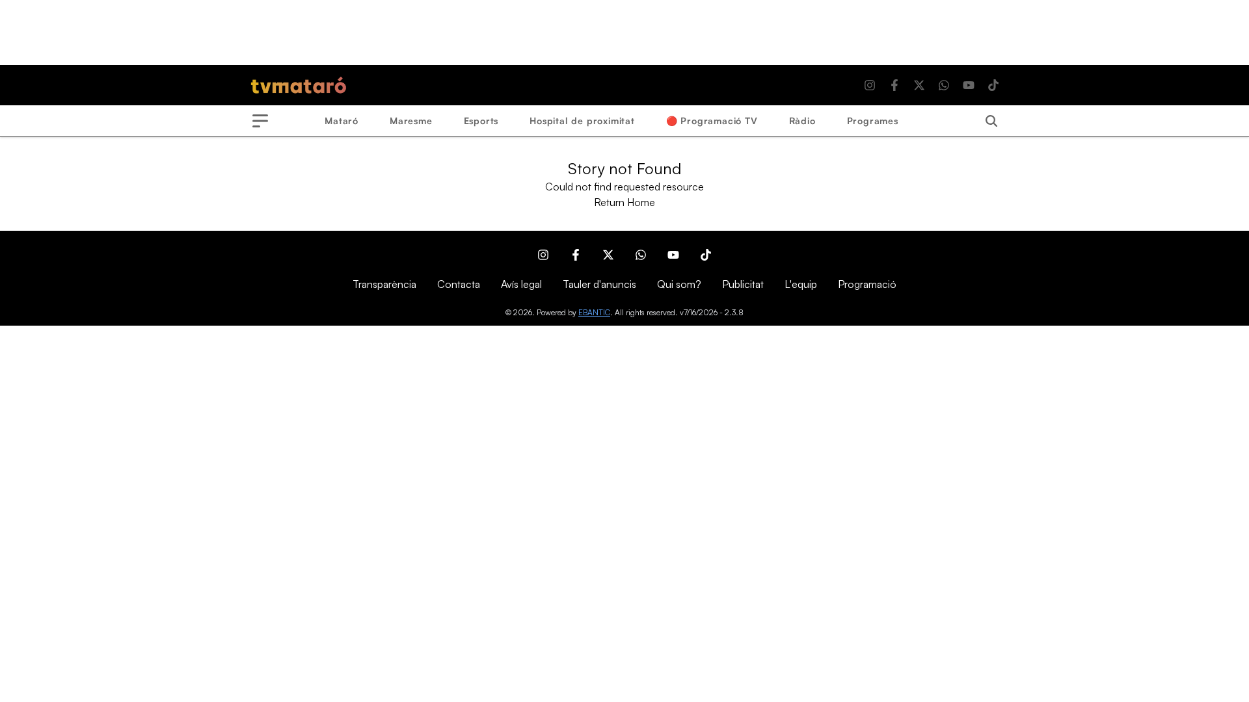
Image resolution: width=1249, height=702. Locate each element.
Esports (481, 120)
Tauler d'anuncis (599, 284)
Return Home (624, 202)
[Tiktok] (993, 85)
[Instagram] (870, 85)
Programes (872, 120)
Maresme (411, 120)
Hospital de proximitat (582, 120)
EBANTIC (594, 312)
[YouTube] (968, 85)
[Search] (991, 121)
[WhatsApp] (944, 85)
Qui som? (679, 284)
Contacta (458, 284)
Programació (867, 284)
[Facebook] (894, 85)
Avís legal (521, 284)
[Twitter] (919, 85)
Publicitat (743, 284)
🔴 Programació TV (712, 120)
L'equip (801, 284)
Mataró (341, 120)
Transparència (384, 284)
